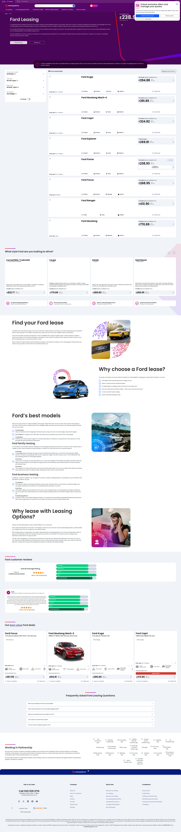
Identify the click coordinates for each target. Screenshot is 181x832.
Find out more (19, 42)
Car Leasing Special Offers (113, 799)
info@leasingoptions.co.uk (29, 795)
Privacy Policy (146, 790)
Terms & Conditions (75, 793)
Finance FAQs (74, 804)
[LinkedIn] (28, 801)
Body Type (10, 85)
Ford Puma (87, 159)
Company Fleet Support (113, 804)
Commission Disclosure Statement (152, 802)
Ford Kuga (87, 77)
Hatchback (141, 260)
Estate (95, 260)
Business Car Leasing (112, 796)
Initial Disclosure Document (150, 799)
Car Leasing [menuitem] (9, 1)
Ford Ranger (88, 200)
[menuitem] (9, 10)
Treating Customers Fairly (149, 796)
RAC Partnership (110, 807)
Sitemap (72, 807)
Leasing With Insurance (112, 802)
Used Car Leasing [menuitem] (80, 9)
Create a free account (147, 16)
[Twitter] (23, 801)
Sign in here (148, 19)
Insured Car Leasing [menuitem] (38, 9)
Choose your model (12, 72)
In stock (28, 99)
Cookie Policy (146, 793)
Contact (72, 802)
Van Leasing (109, 793)
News (71, 796)
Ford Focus (87, 179)
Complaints (145, 804)
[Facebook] (32, 801)
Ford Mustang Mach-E (94, 97)
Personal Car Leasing (112, 790)
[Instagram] (19, 801)
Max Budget (10, 92)
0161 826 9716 (166, 825)
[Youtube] (37, 801)
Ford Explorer (88, 138)
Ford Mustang (89, 221)
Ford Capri (87, 118)
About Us (72, 790)
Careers (72, 799)
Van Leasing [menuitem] (24, 1)
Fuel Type (9, 78)
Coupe (52, 260)
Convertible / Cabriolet (18, 260)
